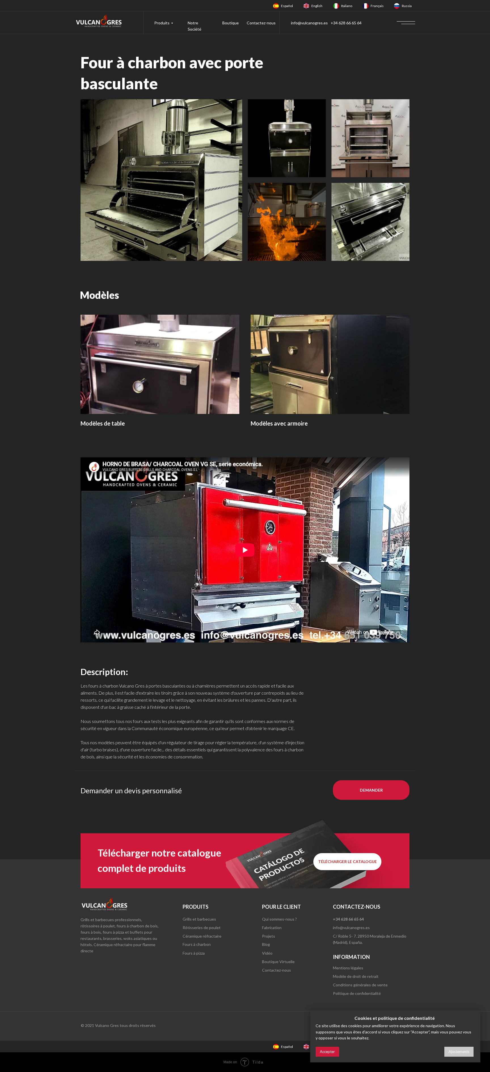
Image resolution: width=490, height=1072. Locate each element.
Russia (407, 6)
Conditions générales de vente (360, 984)
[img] (276, 6)
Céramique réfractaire (202, 936)
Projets (268, 936)
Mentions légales (348, 967)
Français (377, 6)
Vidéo (267, 953)
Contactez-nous (261, 22)
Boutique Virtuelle (278, 961)
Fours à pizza (194, 953)
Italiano (346, 6)
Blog (266, 944)
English (316, 6)
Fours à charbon (197, 944)
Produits (162, 22)
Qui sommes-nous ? (279, 919)
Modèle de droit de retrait (356, 976)
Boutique (230, 22)
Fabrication (272, 927)
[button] (371, 790)
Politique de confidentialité (357, 993)
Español (287, 6)
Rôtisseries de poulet (202, 927)
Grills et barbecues (199, 919)
